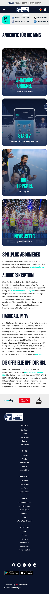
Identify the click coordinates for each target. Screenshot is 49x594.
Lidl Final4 (24, 488)
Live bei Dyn (24, 445)
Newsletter (24, 510)
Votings (24, 517)
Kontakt (25, 539)
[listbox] (24, 489)
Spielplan (24, 430)
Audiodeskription (24, 502)
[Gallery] (24, 401)
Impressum (24, 546)
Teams (24, 441)
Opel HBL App (24, 506)
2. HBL (24, 451)
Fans (24, 498)
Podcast (24, 513)
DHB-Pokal (24, 476)
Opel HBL (25, 426)
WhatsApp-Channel (24, 521)
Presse (24, 535)
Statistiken (24, 437)
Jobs (24, 531)
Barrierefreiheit (24, 550)
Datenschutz (24, 543)
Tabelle (24, 434)
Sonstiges (24, 527)
